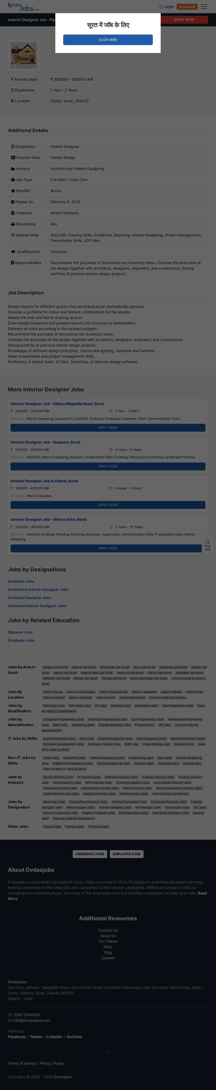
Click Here (108, 40)
